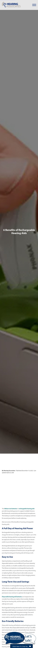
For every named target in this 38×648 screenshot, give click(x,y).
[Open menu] (34, 5)
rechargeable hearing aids (27, 508)
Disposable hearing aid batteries (12, 596)
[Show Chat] (30, 646)
